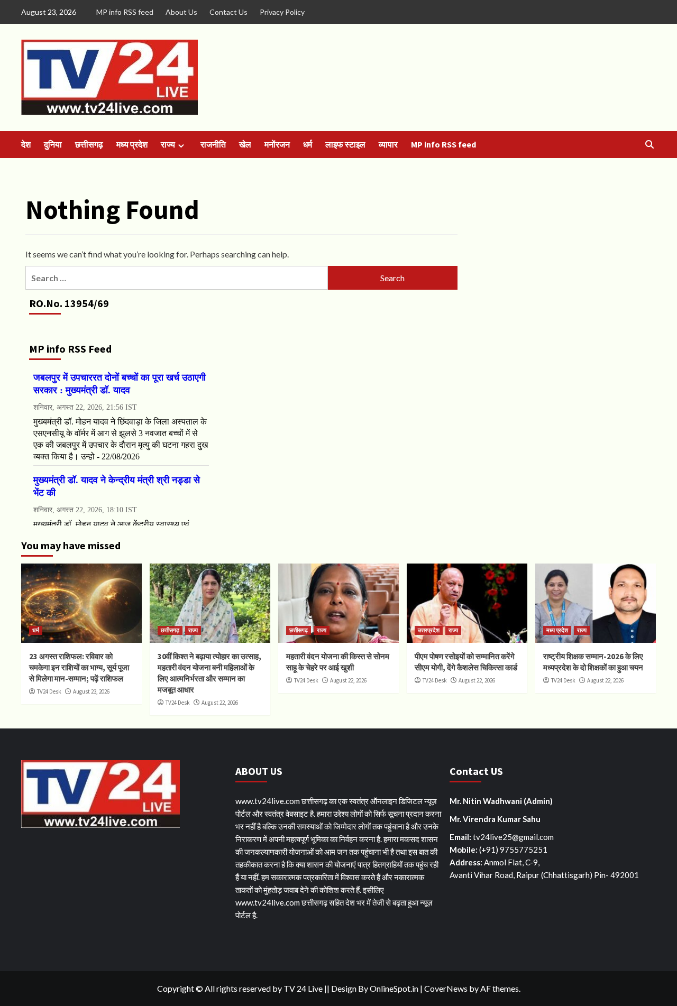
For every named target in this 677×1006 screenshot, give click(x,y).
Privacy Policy (282, 11)
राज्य (168, 144)
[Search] (649, 144)
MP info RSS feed (124, 11)
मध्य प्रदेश (132, 144)
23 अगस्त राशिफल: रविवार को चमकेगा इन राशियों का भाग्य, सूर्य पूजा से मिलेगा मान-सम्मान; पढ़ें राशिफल (79, 667)
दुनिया (53, 144)
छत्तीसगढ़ (89, 144)
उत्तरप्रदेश (429, 630)
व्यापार (388, 144)
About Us (181, 11)
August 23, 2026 (91, 691)
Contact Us (228, 11)
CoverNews (446, 988)
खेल (245, 144)
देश (26, 144)
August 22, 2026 (220, 702)
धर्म (307, 144)
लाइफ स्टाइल (345, 144)
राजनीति (213, 144)
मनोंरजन (277, 144)
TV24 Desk (49, 691)
